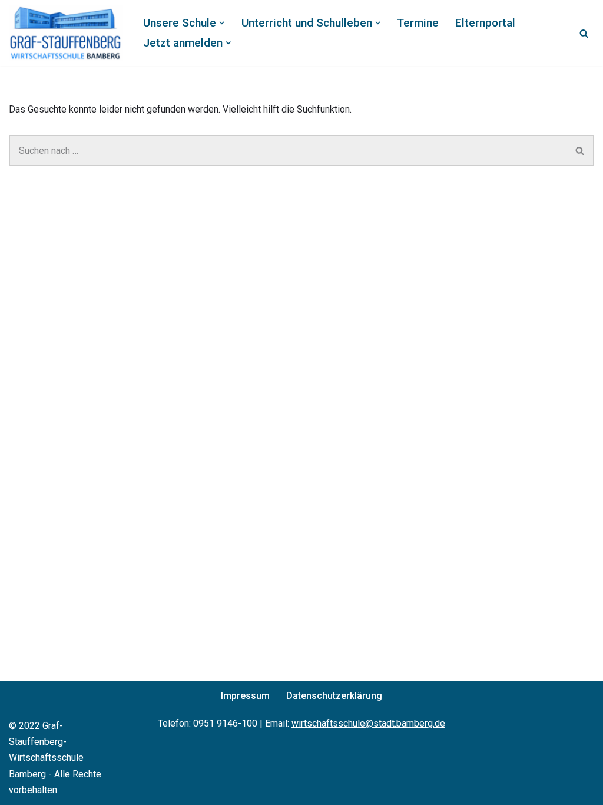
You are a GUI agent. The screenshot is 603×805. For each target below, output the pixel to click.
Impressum (245, 695)
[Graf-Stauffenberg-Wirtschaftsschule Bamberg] (66, 33)
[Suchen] (583, 33)
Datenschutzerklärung (334, 695)
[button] (222, 23)
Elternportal (485, 22)
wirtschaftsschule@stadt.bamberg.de (368, 723)
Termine (418, 22)
